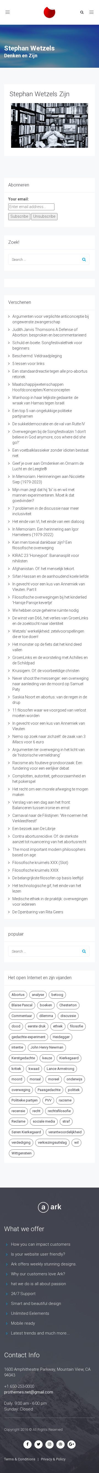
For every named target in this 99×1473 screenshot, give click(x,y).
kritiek (16, 1069)
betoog (57, 995)
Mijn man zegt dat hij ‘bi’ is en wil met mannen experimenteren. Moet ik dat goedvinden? (43, 495)
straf (66, 1121)
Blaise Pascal (22, 1005)
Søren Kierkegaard (26, 1132)
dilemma (46, 1016)
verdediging (21, 1142)
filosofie (76, 1026)
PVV (48, 1100)
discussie (68, 1016)
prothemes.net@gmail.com (28, 1392)
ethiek (58, 1026)
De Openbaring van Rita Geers (37, 912)
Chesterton (68, 1005)
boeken (46, 1005)
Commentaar (22, 1016)
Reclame (18, 1121)
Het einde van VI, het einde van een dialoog (48, 521)
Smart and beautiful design (36, 1303)
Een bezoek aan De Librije (33, 828)
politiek (74, 1090)
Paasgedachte (49, 1090)
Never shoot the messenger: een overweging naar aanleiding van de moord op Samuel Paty (50, 684)
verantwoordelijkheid (65, 1132)
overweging (21, 1090)
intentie (17, 1047)
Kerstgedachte (23, 1058)
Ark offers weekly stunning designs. (44, 1264)
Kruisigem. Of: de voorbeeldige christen (45, 670)
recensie (18, 1111)
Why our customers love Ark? (38, 1273)
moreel (53, 1079)
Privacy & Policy (53, 1459)
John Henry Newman (47, 1047)
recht (36, 1111)
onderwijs (74, 1079)
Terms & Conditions (19, 1459)
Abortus (18, 995)
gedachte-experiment (28, 1037)
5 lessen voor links (28, 363)
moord (17, 1079)
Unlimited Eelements (30, 1313)
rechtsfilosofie (59, 1111)
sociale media (44, 1121)
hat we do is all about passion (38, 1283)
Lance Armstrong (60, 1069)
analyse (38, 995)
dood (16, 1026)
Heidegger (61, 1037)
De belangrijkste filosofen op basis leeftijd (47, 878)
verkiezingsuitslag (52, 1142)
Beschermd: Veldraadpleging (37, 356)
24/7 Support (23, 1293)
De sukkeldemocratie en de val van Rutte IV (48, 424)
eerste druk (37, 1026)
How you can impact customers (40, 1244)
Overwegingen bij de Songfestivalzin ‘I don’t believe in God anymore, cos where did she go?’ (49, 437)
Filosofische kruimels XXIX (35, 870)
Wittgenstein (22, 1153)
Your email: (18, 199)
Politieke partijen (25, 1100)
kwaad (34, 1069)
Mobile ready (23, 1323)
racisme (65, 1100)
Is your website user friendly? (38, 1254)
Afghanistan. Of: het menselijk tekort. (43, 568)
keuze (47, 1058)
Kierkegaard (69, 1058)
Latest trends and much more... (40, 1333)
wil (76, 1142)
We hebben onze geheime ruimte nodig (45, 610)
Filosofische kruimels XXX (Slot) (40, 862)
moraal (35, 1079)
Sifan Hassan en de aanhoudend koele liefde (50, 576)
